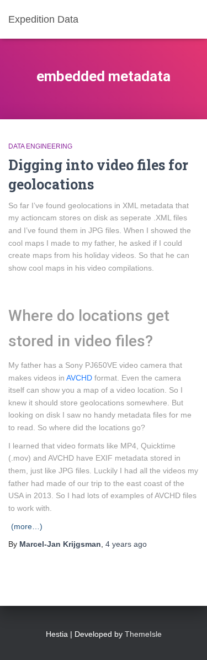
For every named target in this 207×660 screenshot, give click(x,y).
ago (126, 544)
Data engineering (40, 146)
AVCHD (79, 377)
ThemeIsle (143, 634)
